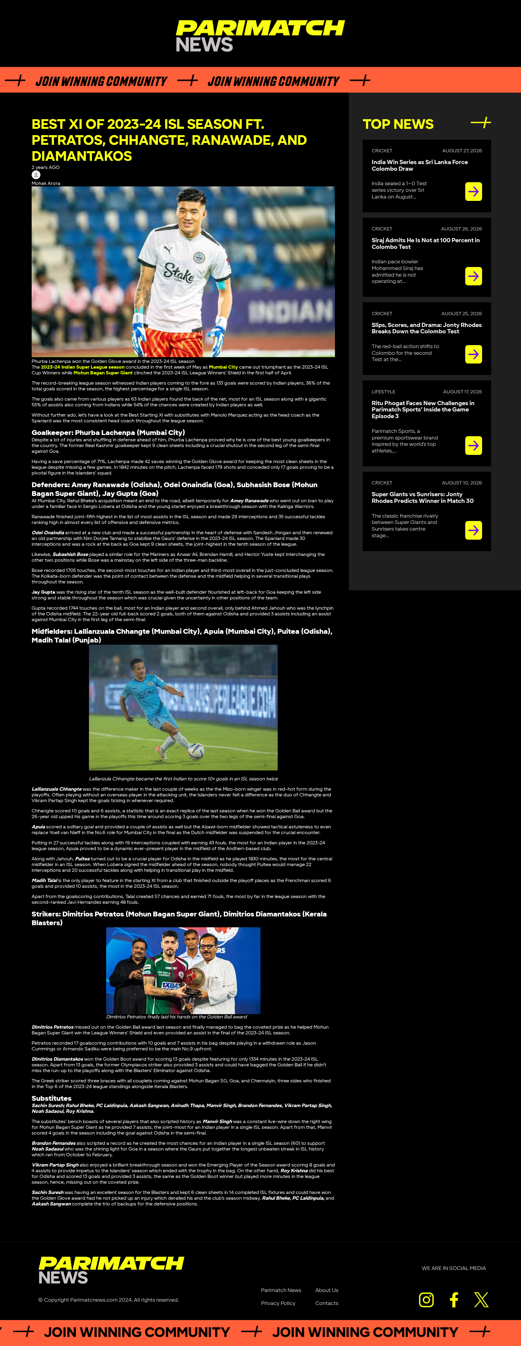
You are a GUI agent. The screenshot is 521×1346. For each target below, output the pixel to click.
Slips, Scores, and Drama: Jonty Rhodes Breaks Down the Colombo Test (427, 328)
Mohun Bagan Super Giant (103, 373)
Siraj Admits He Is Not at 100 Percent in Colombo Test (426, 244)
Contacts (326, 1303)
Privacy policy (278, 1303)
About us (326, 1290)
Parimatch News (281, 1290)
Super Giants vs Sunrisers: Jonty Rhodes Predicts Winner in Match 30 (423, 498)
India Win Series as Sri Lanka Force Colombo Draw (420, 166)
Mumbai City (223, 367)
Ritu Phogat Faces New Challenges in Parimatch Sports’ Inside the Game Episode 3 (423, 410)
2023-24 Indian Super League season (83, 367)
